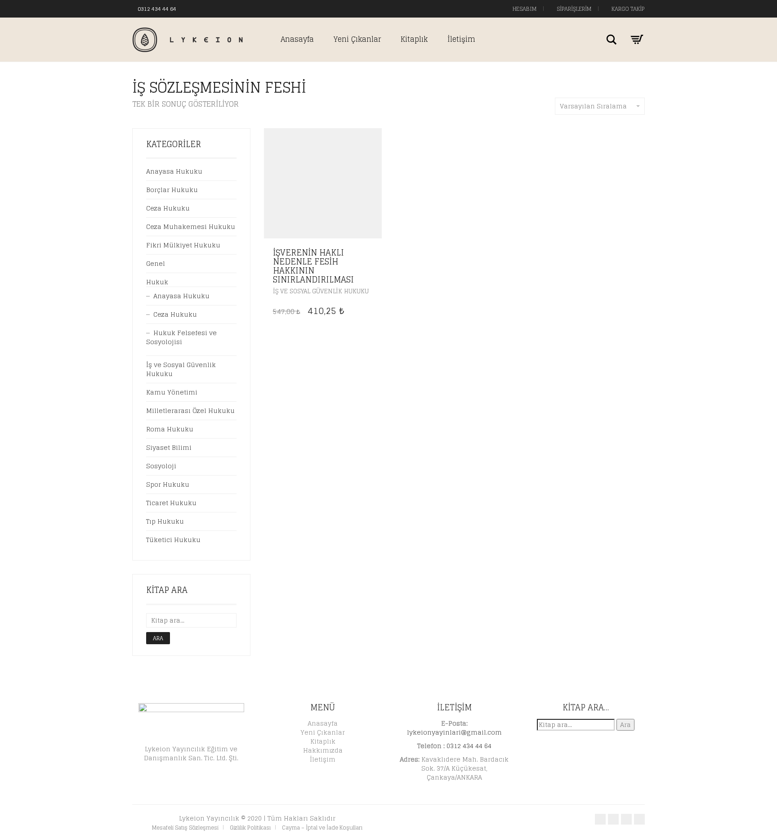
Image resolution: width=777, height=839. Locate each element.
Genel (155, 263)
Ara (158, 638)
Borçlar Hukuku (172, 189)
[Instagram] (210, 8)
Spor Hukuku (167, 484)
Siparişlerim (573, 8)
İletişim (461, 39)
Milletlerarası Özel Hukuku (190, 410)
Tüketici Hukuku (173, 539)
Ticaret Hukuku (171, 502)
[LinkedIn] (219, 8)
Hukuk (157, 281)
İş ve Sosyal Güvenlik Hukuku (321, 291)
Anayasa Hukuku (174, 171)
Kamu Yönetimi (171, 392)
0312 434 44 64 (157, 8)
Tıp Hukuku (165, 521)
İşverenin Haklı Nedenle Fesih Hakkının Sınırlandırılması (313, 265)
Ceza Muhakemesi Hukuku (190, 226)
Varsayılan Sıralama (593, 106)
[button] (372, 253)
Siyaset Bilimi (169, 447)
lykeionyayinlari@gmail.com (454, 732)
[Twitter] (201, 8)
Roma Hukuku (169, 429)
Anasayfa (297, 39)
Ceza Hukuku (168, 208)
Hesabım (523, 8)
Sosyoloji (161, 465)
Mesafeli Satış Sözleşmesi (185, 827)
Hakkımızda (323, 750)
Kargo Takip (627, 8)
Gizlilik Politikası (250, 827)
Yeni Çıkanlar (357, 39)
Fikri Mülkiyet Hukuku (183, 245)
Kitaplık (414, 39)
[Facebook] (192, 8)
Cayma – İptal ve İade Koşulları (322, 827)
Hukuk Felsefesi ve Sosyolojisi (181, 337)
